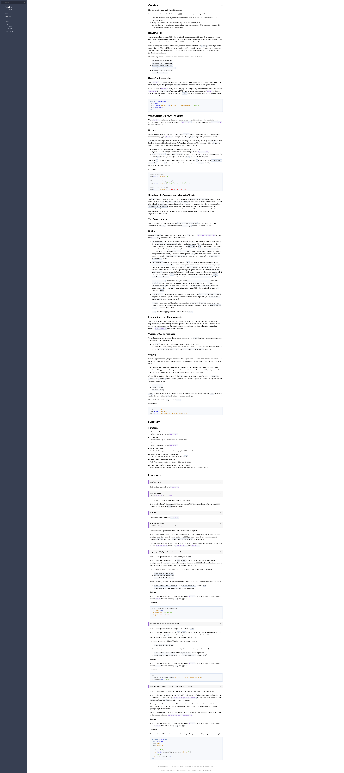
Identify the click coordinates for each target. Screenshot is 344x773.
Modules (7, 16)
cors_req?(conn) (153, 437)
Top (8, 24)
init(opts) (152, 443)
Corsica (8, 7)
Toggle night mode (181, 770)
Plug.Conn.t (159, 495)
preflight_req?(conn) (155, 448)
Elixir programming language (204, 766)
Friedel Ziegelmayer (186, 766)
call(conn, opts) (154, 432)
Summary (10, 26)
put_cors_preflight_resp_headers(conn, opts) (163, 454)
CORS (180, 14)
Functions (10, 28)
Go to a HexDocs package (194, 770)
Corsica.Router (9, 31)
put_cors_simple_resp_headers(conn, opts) (162, 459)
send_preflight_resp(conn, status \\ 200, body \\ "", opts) (169, 465)
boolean (170, 495)
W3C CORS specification (177, 37)
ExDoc (166, 766)
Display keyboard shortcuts (167, 770)
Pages (6, 14)
